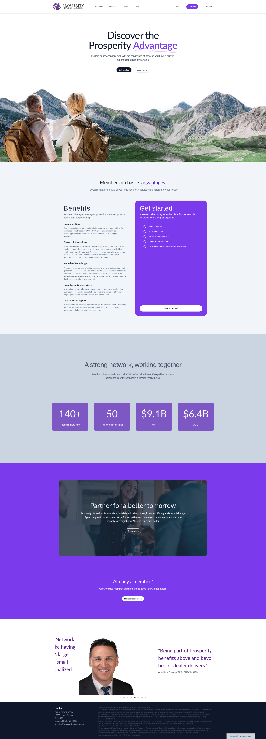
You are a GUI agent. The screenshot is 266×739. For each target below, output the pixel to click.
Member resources (133, 599)
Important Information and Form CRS (110, 735)
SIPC (110, 723)
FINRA (106, 723)
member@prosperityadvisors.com (69, 724)
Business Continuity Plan (132, 735)
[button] (99, 6)
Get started (124, 70)
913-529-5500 (67, 712)
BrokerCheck (145, 707)
